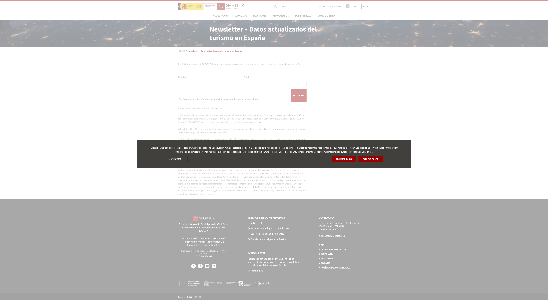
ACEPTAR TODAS (370, 159)
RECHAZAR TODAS (344, 159)
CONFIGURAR (175, 159)
